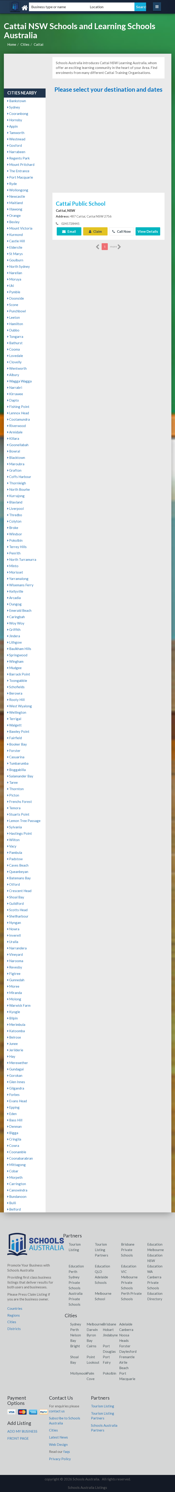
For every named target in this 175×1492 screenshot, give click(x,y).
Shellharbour (18, 916)
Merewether (18, 1063)
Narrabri (15, 387)
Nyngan (14, 922)
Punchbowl (17, 311)
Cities (25, 44)
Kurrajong (16, 496)
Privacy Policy (60, 1459)
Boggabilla (17, 770)
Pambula (15, 852)
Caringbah (16, 617)
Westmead (16, 139)
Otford (14, 884)
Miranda (15, 993)
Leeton (14, 317)
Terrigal (14, 719)
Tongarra (15, 336)
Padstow (15, 859)
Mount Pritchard (21, 164)
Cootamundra (19, 419)
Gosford (15, 145)
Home (11, 44)
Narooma (15, 961)
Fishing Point (18, 407)
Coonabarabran (20, 1158)
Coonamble (17, 1152)
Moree (13, 986)
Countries (14, 1308)
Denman (15, 1126)
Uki (11, 285)
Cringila (14, 1139)
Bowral (14, 451)
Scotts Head (18, 910)
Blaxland (15, 502)
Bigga (13, 1133)
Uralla (13, 942)
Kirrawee (15, 394)
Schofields (16, 687)
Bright (75, 1346)
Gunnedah (16, 980)
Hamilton (15, 324)
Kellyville (15, 591)
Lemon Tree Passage (24, 821)
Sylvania (15, 827)
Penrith (14, 553)
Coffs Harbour (19, 477)
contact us (57, 1411)
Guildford (16, 903)
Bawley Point (18, 731)
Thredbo (15, 515)
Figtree (14, 973)
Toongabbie (17, 680)
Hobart (108, 1330)
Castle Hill (16, 241)
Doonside (16, 298)
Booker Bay (17, 744)
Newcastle (16, 196)
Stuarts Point (18, 814)
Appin (13, 126)
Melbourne (95, 1324)
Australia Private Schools (75, 1298)
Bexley (14, 222)
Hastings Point (20, 833)
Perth (74, 1330)
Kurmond (15, 235)
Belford (14, 1209)
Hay (11, 1056)
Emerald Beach (19, 610)
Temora (14, 808)
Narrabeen (16, 152)
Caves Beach (18, 865)
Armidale (15, 432)
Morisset (15, 572)
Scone (13, 305)
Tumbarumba (18, 763)
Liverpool (16, 508)
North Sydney (19, 266)
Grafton (14, 470)
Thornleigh (17, 483)
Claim (97, 231)
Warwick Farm (19, 1005)
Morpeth (15, 1177)
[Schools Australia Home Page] (35, 1246)
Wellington (17, 712)
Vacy (12, 846)
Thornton (16, 789)
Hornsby (15, 120)
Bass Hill (15, 1120)
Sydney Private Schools (74, 1282)
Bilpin (13, 1018)
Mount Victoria (20, 228)
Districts (14, 1329)
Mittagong (17, 1165)
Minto (13, 566)
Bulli (12, 1203)
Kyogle (14, 1012)
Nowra (13, 929)
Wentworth (17, 368)
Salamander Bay (20, 776)
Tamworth (16, 133)
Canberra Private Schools (154, 1282)
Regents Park (19, 158)
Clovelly (15, 362)
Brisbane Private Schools (127, 1249)
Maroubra (16, 464)
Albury (13, 375)
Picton (13, 795)
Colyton (14, 521)
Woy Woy (16, 623)
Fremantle (127, 1357)
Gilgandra (16, 1088)
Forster (14, 751)
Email (71, 231)
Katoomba (16, 1031)
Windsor (15, 534)
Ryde (12, 184)
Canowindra (17, 1190)
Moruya (14, 279)
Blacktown (16, 457)
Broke (13, 528)
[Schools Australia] (33, 7)
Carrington (17, 1184)
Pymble (14, 292)
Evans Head (17, 1101)
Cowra (13, 1145)
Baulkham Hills (19, 649)
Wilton (14, 840)
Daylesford (127, 1351)
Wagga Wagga (20, 381)
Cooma (14, 349)
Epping (14, 1107)
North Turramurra (22, 559)
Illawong (15, 209)
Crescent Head (19, 891)
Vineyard (15, 954)
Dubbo (13, 330)
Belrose (14, 1037)
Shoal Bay (16, 897)
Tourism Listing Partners (101, 1249)
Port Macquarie (20, 177)
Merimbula (16, 1024)
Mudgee (15, 668)
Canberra (126, 1330)
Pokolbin (15, 540)
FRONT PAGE (18, 1438)
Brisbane (109, 1324)
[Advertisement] (108, 143)
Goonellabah (18, 445)
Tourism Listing (102, 1406)
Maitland (15, 203)
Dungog (15, 604)
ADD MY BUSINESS (22, 1431)
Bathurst (15, 343)
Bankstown (17, 101)
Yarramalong (18, 579)
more (113, 246)
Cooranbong (18, 113)
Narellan (15, 273)
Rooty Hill (16, 700)
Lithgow (15, 642)
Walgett (15, 725)
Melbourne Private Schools (129, 1282)
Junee (13, 1044)
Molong (14, 999)
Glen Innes (16, 1082)
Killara (13, 438)
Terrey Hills (17, 547)
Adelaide (125, 1324)
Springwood (17, 655)
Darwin (92, 1330)
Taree (13, 782)
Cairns (91, 1346)
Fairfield (15, 738)
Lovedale (15, 356)
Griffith (14, 629)
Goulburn (15, 260)
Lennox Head (18, 413)
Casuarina (16, 757)
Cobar (13, 1171)
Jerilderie (15, 1050)
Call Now (123, 231)
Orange (14, 215)
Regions (13, 1315)
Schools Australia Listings (87, 1487)
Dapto (13, 400)
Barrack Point (19, 674)
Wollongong (18, 190)
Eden (12, 1114)
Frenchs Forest (20, 801)
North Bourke (19, 489)
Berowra (15, 693)
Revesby (15, 967)
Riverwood (17, 426)
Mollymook (78, 1373)
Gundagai (16, 1069)
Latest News (58, 1437)
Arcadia (14, 598)
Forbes (14, 1094)
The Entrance (18, 171)
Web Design (58, 1444)
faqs (66, 1451)
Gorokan (15, 1075)
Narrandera (17, 948)
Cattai (38, 44)
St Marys (15, 254)
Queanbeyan (18, 872)
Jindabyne (110, 1335)
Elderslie (15, 247)
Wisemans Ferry (20, 585)
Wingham (15, 661)
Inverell (14, 935)
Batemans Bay (19, 878)
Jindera (14, 636)
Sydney (14, 107)
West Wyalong (20, 706)
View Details (148, 231)
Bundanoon (17, 1196)
